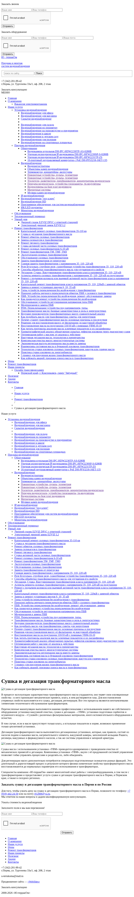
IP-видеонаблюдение (32, 195)
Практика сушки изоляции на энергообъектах (46, 352)
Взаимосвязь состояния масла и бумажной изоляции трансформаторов (60, 346)
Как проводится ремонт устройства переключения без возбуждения (58, 299)
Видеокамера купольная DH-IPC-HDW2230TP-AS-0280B (59, 151)
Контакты (13, 381)
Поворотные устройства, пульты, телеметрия (52, 175)
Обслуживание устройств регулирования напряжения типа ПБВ (57, 302)
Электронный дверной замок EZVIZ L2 (43, 225)
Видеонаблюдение (31, 163)
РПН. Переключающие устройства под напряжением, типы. (54, 308)
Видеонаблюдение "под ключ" (38, 198)
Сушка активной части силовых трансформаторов (49, 245)
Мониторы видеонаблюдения (37, 210)
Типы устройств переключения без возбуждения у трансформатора (58, 290)
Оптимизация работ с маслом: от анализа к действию (50, 334)
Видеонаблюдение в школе (36, 133)
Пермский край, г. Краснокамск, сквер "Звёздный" (49, 373)
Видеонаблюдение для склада (37, 124)
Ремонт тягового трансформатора (39, 243)
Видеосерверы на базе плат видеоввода (49, 186)
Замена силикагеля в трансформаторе (42, 240)
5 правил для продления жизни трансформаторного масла (53, 355)
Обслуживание (22, 213)
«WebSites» (34, 881)
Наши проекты (16, 367)
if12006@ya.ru (42, 793)
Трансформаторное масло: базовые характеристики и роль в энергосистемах (63, 311)
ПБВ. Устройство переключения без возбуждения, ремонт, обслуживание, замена (66, 296)
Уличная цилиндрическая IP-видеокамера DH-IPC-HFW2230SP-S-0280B (67, 154)
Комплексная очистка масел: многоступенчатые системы (53, 340)
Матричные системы (39, 189)
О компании (15, 101)
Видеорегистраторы (38, 166)
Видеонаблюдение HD (33, 201)
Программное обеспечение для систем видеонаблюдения (52, 204)
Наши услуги (15, 107)
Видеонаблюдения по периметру (39, 127)
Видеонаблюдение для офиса (37, 112)
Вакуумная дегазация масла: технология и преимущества (53, 337)
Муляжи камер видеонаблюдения (46, 192)
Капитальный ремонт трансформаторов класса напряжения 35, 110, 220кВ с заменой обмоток (73, 284)
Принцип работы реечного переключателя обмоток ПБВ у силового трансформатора (68, 293)
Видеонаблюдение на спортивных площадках (46, 142)
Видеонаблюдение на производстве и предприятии (49, 130)
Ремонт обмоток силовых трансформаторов (45, 237)
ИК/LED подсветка (31, 207)
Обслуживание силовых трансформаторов (44, 257)
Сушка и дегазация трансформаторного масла (46, 234)
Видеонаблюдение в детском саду (40, 136)
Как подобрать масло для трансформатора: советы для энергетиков (58, 316)
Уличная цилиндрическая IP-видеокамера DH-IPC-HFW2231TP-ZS (64, 157)
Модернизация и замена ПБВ (37, 305)
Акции (12, 378)
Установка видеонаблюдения (30, 110)
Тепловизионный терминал (29, 216)
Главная (12, 98)
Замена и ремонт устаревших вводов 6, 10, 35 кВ (48, 287)
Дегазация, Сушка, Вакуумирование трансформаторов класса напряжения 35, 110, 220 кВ (71, 272)
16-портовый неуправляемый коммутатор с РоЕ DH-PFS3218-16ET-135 (67, 160)
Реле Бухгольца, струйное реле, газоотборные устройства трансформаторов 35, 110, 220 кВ (72, 266)
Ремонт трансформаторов (28, 228)
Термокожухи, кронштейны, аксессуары (49, 172)
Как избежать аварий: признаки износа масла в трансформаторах (57, 358)
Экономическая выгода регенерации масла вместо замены (53, 343)
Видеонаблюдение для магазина (39, 115)
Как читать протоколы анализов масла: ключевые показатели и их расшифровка (65, 328)
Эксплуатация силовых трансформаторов (44, 254)
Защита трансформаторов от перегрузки (43, 260)
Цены (11, 361)
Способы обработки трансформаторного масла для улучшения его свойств (62, 269)
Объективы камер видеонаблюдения (47, 169)
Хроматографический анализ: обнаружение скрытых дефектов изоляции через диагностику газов (75, 331)
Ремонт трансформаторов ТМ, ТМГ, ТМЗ (44, 251)
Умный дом (20, 219)
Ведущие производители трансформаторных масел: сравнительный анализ (63, 313)
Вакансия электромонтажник (30, 104)
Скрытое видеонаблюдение (36, 118)
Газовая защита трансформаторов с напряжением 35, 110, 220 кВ (57, 263)
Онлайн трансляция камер (29, 370)
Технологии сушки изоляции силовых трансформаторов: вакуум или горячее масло (68, 349)
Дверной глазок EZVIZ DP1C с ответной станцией (49, 222)
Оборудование (29, 148)
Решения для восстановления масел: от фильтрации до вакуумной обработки (64, 322)
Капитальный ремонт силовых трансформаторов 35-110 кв (54, 231)
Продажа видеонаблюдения (29, 145)
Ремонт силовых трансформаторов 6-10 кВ (45, 248)
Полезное (13, 376)
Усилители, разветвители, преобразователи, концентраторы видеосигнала (68, 180)
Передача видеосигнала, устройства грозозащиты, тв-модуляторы (64, 183)
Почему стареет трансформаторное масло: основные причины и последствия (64, 319)
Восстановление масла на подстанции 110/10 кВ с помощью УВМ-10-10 (61, 325)
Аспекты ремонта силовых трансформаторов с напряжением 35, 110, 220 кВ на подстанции (72, 275)
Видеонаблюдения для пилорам (38, 139)
